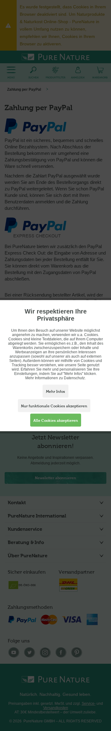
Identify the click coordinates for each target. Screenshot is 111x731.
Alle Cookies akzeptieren (55, 420)
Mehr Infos (55, 391)
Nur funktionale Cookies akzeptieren (54, 406)
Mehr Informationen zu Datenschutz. (55, 378)
